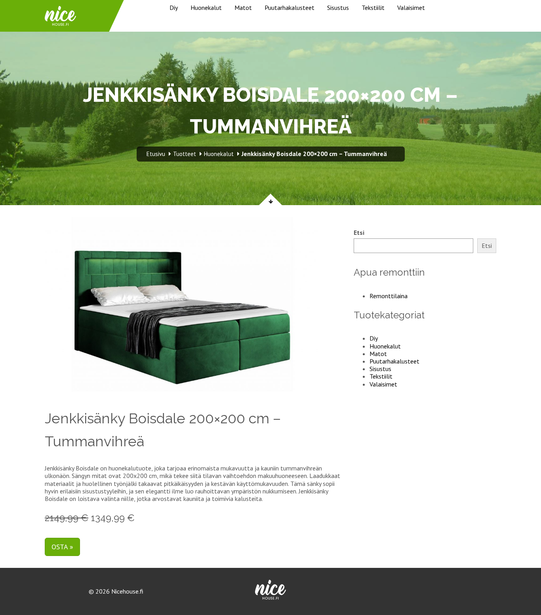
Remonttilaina (389, 296)
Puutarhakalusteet (289, 7)
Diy (174, 7)
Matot (243, 7)
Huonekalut (206, 7)
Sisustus (338, 7)
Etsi (359, 232)
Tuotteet (184, 154)
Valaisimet (411, 7)
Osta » (62, 546)
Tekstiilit (373, 7)
